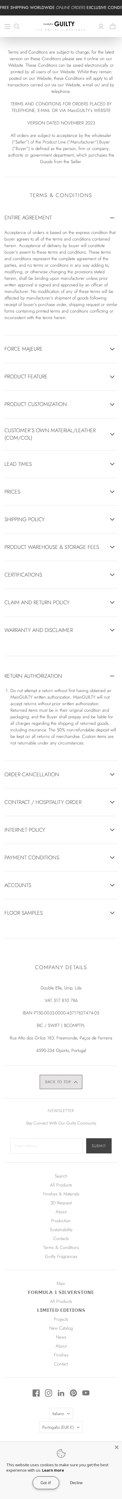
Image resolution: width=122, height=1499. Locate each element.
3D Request (61, 1203)
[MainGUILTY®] (61, 25)
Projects (61, 1319)
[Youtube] (85, 1393)
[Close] (117, 1447)
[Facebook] (36, 1393)
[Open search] (17, 26)
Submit (99, 1146)
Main (61, 1283)
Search (61, 1176)
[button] (61, 1082)
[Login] (101, 26)
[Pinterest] (73, 1393)
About (61, 1211)
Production (61, 1220)
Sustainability (61, 1229)
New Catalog (61, 1328)
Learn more (53, 1470)
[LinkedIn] (61, 1393)
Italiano (58, 1414)
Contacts (61, 1238)
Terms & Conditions (61, 1247)
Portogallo (58, 1427)
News (61, 1337)
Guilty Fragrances (61, 1256)
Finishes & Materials (61, 1194)
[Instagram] (48, 1393)
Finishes (61, 1355)
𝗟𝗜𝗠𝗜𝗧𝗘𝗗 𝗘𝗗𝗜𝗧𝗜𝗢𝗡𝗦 (61, 1310)
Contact (61, 1364)
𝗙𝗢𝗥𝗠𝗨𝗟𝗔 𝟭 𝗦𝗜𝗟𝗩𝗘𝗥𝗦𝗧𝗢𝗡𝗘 (61, 1292)
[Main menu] (7, 26)
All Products (61, 1185)
